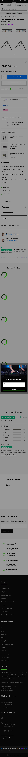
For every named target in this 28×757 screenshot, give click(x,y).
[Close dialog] (25, 365)
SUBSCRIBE (14, 389)
